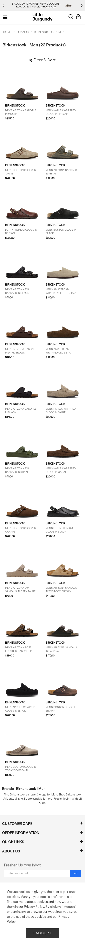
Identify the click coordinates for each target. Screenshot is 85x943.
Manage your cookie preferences (44, 897)
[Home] (43, 17)
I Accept (42, 933)
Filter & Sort (44, 59)
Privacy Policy (34, 907)
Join (75, 873)
